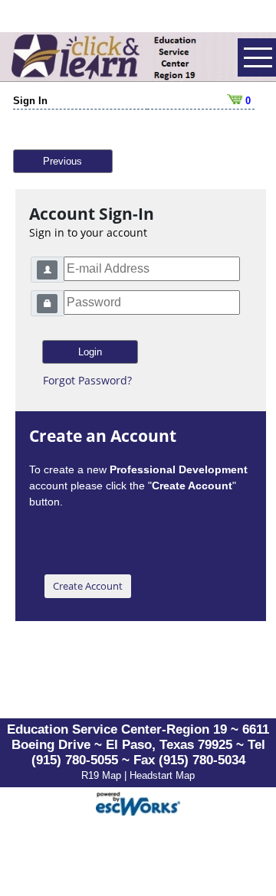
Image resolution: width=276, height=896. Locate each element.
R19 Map (102, 775)
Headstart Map (162, 775)
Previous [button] (62, 161)
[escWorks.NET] (138, 802)
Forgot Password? (87, 380)
